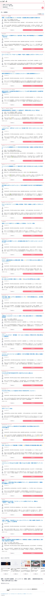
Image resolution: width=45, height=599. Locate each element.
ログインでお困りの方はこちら (19, 593)
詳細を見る (33, 85)
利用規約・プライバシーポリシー (27, 593)
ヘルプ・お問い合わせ (12, 593)
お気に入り (12, 85)
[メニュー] (43, 1)
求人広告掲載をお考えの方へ (5, 593)
